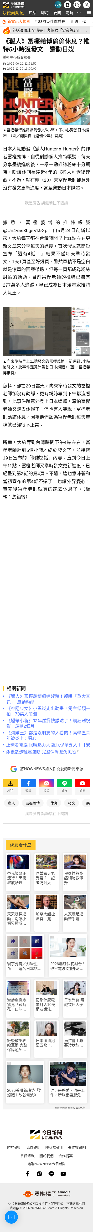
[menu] (89, 12)
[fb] (27, 1174)
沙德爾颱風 (13, 12)
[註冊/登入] (86, 4)
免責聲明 (33, 1147)
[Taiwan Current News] (58, 4)
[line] (51, 1174)
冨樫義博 (33, 802)
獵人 (11, 802)
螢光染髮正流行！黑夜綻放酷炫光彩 (16, 878)
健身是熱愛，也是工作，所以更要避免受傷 (67, 1092)
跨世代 (80, 21)
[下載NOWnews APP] (67, 4)
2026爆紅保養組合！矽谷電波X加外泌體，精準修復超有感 (68, 966)
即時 (45, 12)
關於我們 (46, 1155)
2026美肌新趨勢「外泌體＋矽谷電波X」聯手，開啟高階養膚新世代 (24, 1092)
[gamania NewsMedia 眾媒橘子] (46, 1194)
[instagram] (39, 1174)
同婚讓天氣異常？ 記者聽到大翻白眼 (45, 878)
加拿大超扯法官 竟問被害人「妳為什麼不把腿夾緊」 (45, 916)
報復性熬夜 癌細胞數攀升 (73, 878)
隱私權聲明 (54, 1147)
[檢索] (77, 4)
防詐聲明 (14, 1147)
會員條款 (27, 1155)
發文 (71, 802)
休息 (53, 802)
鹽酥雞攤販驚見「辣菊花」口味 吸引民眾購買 (16, 1004)
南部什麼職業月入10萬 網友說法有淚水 (46, 1004)
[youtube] (63, 1174)
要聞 (57, 12)
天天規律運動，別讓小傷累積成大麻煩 (16, 919)
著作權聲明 (77, 1147)
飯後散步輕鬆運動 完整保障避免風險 (17, 1045)
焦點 (32, 12)
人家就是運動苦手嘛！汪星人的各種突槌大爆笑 (73, 916)
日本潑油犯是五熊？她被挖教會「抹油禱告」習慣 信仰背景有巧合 (46, 1043)
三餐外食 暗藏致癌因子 (74, 1002)
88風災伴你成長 (51, 21)
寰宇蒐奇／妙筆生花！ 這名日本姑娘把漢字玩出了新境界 (24, 966)
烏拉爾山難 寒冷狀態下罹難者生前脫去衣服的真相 (75, 1043)
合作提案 (65, 1155)
